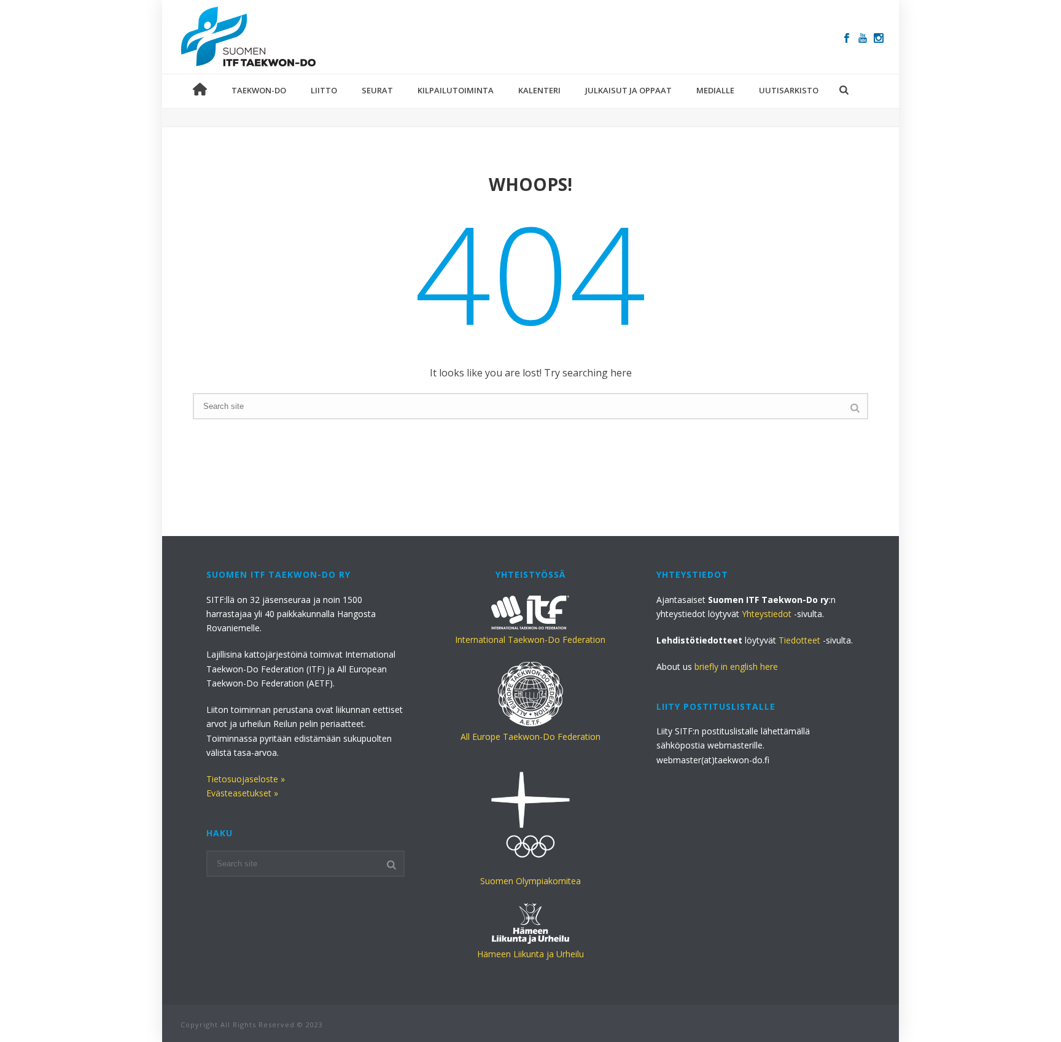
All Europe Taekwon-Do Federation (530, 736)
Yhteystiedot (766, 614)
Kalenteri (539, 90)
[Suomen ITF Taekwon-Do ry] (249, 37)
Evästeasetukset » (242, 793)
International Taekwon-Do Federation (530, 639)
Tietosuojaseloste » (245, 779)
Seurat (377, 90)
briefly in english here (736, 666)
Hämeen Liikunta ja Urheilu (530, 954)
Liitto (324, 90)
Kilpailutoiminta (456, 90)
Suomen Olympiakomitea (530, 881)
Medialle (715, 90)
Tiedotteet (799, 640)
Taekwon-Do (258, 90)
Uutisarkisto (788, 90)
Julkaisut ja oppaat (628, 90)
